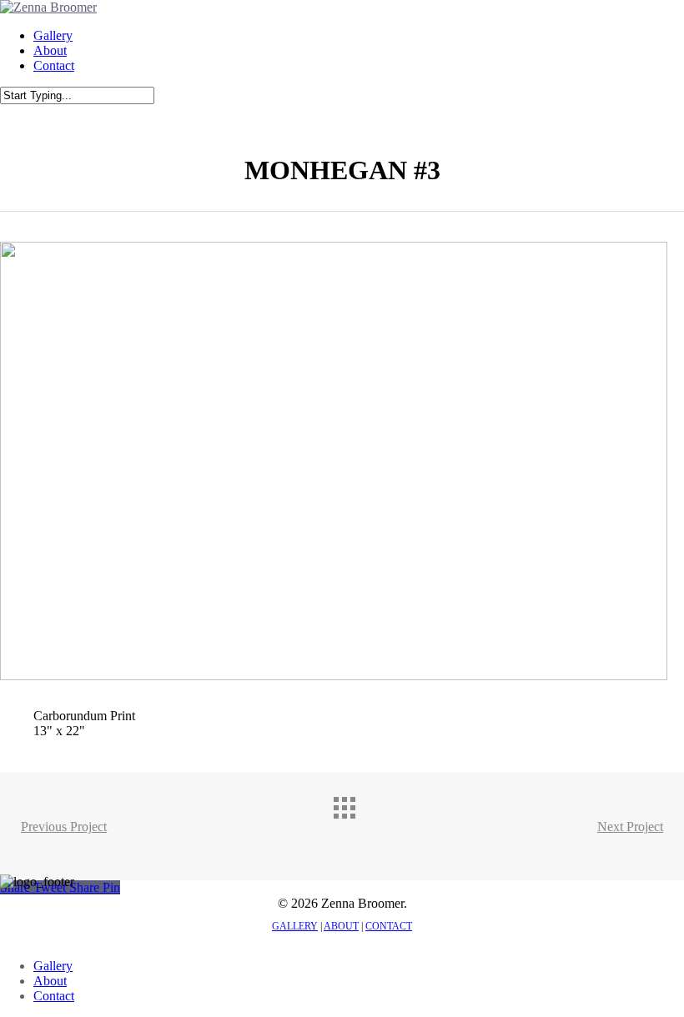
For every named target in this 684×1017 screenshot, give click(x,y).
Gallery (53, 966)
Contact (53, 996)
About (50, 981)
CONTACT (388, 926)
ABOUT (341, 926)
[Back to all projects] (358, 822)
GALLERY (295, 926)
